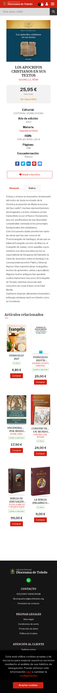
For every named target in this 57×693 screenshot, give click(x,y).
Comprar (16, 375)
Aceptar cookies (28, 685)
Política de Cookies (28, 633)
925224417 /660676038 (29, 594)
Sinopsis (14, 188)
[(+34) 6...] (28, 580)
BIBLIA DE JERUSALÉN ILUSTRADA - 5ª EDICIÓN (16, 500)
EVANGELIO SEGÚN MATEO (40, 359)
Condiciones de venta (28, 624)
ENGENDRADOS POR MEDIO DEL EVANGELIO (16, 429)
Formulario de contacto (28, 603)
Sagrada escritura (28, 130)
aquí (28, 671)
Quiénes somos (28, 649)
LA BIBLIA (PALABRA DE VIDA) (40, 501)
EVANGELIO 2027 (16, 357)
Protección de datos (28, 628)
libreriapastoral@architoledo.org (28, 598)
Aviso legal (28, 619)
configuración (28, 675)
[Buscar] (53, 11)
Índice (32, 188)
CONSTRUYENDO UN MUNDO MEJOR (40, 430)
